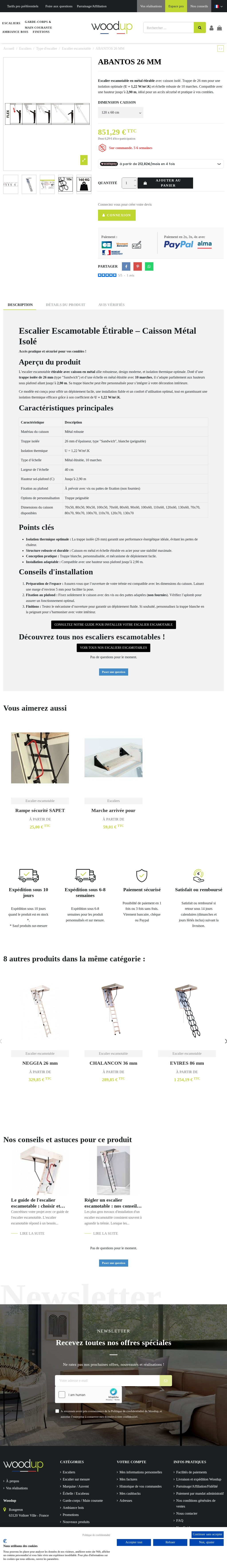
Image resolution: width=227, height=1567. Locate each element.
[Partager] (126, 266)
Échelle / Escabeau (76, 1493)
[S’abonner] (166, 1380)
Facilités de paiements (191, 1472)
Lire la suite (32, 1233)
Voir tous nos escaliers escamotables (113, 647)
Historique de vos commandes (140, 1486)
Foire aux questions (58, 6)
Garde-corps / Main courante (83, 1500)
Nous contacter (186, 1513)
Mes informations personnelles (140, 1472)
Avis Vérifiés (111, 305)
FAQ (179, 1520)
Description (20, 305)
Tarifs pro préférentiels (22, 6)
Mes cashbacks (130, 1493)
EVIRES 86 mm (187, 1063)
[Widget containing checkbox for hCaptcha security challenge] (88, 1394)
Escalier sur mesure (76, 1479)
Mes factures (128, 1479)
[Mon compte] (211, 28)
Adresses (125, 1500)
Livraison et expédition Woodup (198, 1479)
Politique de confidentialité (96, 1535)
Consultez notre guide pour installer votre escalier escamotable (114, 624)
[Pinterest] (137, 266)
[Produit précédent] (220, 49)
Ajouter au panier (168, 183)
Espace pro (176, 6)
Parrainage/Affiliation (92, 6)
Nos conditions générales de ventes (195, 1503)
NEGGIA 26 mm (40, 1063)
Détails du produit (65, 305)
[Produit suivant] (221, 49)
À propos (12, 1481)
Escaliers (69, 1472)
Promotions (71, 1515)
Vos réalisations (151, 6)
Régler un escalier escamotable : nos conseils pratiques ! (111, 1203)
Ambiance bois (73, 1508)
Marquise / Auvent (76, 1486)
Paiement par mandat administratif (200, 1493)
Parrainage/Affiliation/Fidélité (197, 1486)
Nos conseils (199, 6)
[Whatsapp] (149, 266)
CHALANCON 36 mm (113, 1063)
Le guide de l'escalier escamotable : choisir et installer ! (35, 1203)
